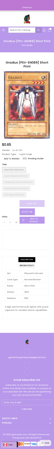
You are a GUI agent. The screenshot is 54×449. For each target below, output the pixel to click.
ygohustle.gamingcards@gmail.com (27, 357)
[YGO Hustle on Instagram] (30, 3)
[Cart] (50, 30)
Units (4, 217)
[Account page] (44, 30)
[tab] (26, 259)
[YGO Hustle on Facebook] (24, 3)
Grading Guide (36, 158)
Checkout (27, 7)
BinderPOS (36, 437)
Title (4, 164)
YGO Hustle (27, 45)
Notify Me (27, 211)
